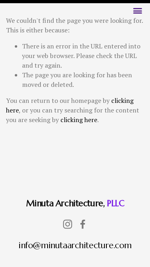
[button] (137, 11)
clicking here (78, 119)
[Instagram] (67, 224)
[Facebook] (83, 224)
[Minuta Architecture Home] (75, 15)
